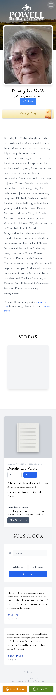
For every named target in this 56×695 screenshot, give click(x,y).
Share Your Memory (18, 520)
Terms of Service (35, 681)
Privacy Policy (21, 681)
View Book (14, 474)
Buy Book (30, 474)
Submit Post (28, 574)
